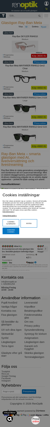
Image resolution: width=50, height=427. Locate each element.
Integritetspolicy (8, 212)
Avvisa (29, 223)
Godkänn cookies (11, 231)
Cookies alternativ (11, 223)
